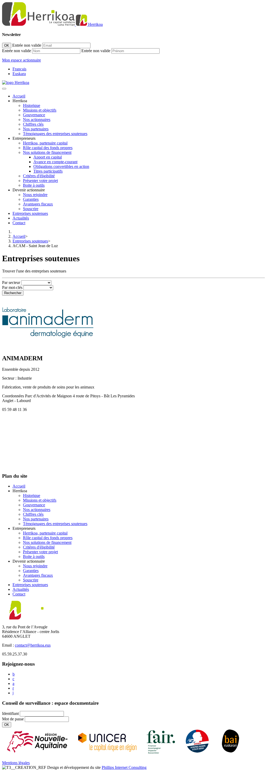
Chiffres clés (33, 124)
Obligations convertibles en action (61, 166)
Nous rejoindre (35, 194)
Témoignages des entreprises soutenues (55, 133)
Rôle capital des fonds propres (47, 147)
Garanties (31, 199)
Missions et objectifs (39, 110)
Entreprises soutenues (30, 213)
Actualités (21, 218)
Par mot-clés (12, 287)
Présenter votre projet (40, 180)
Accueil (19, 96)
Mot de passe (13, 719)
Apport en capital (47, 157)
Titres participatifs (48, 171)
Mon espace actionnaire (21, 60)
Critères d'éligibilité (39, 176)
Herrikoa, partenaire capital (45, 143)
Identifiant (10, 713)
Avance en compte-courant (55, 162)
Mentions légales (16, 763)
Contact (19, 223)
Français (19, 69)
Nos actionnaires (36, 119)
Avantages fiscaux (38, 204)
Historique (31, 105)
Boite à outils (34, 185)
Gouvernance (34, 115)
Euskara (19, 73)
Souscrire (30, 208)
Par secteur (11, 282)
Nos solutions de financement (47, 152)
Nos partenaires (35, 129)
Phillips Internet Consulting (124, 767)
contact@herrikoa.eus (33, 645)
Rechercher (12, 293)
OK (6, 45)
